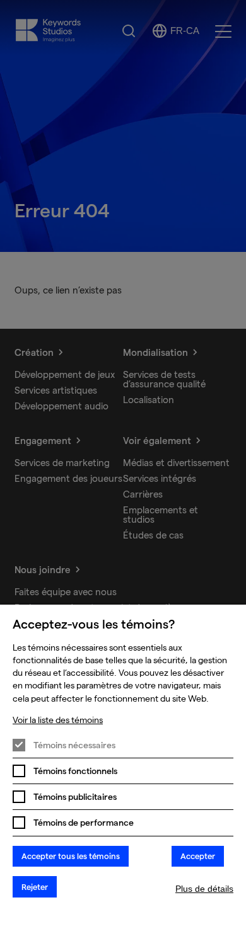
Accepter (197, 856)
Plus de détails (204, 889)
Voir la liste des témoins (58, 720)
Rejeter (34, 886)
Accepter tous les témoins (70, 856)
